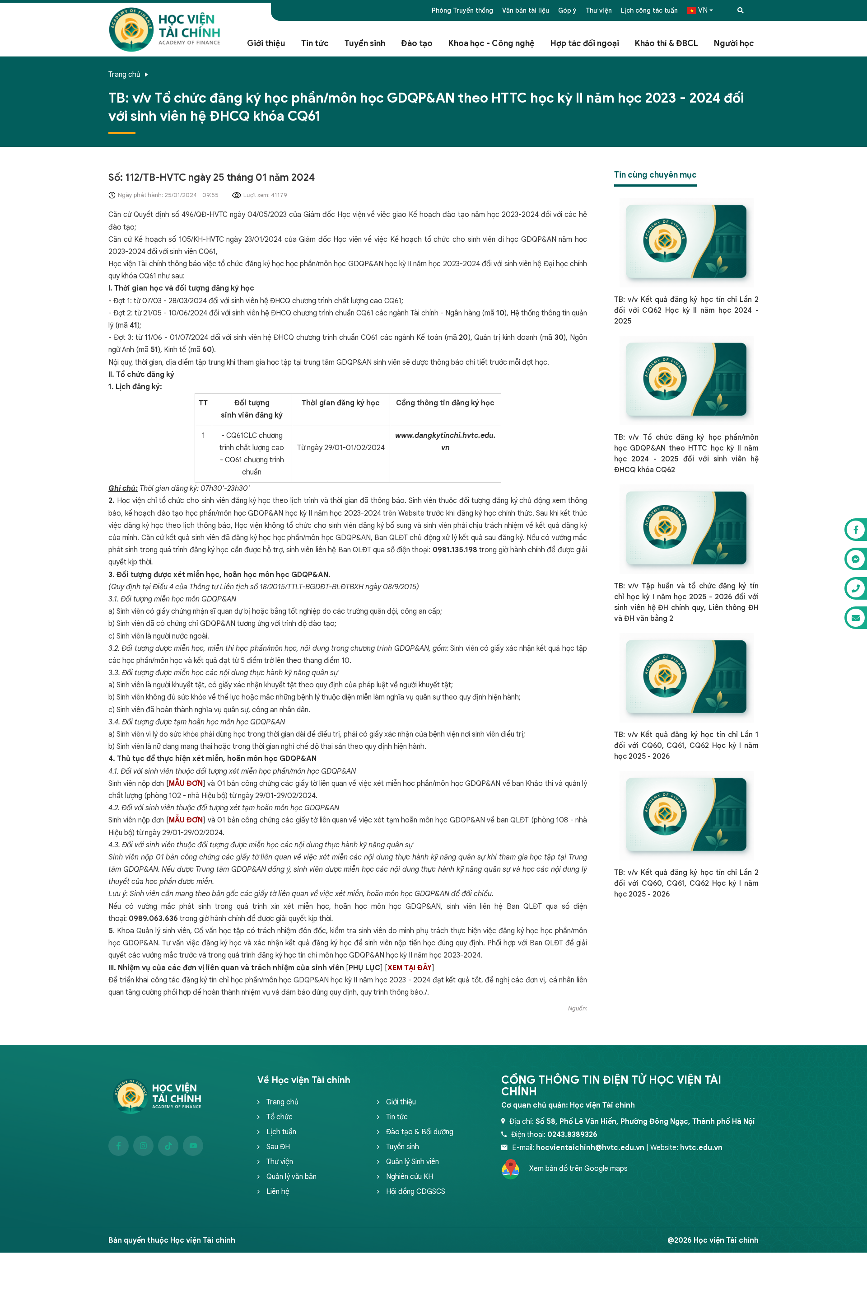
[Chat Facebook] (855, 529)
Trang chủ (124, 74)
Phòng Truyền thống (462, 10)
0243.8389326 (572, 1134)
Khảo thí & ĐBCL (666, 43)
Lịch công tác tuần (649, 10)
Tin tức (315, 43)
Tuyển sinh (365, 43)
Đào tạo (417, 43)
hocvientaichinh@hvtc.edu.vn (590, 1147)
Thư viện (599, 10)
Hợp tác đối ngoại (584, 43)
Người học (734, 43)
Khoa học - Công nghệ (491, 43)
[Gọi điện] (855, 588)
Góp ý (567, 10)
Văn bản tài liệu (525, 10)
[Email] (855, 617)
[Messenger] (855, 559)
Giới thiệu (266, 43)
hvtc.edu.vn (701, 1147)
